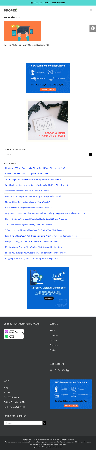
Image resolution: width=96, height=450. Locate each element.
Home (52, 330)
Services (53, 340)
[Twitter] (59, 370)
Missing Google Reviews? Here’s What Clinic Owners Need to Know (33, 247)
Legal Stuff (36, 447)
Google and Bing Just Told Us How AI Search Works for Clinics (31, 241)
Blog (6, 387)
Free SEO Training (11, 397)
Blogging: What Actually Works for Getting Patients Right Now (31, 258)
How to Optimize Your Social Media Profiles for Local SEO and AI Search (36, 219)
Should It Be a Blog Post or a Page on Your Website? (27, 202)
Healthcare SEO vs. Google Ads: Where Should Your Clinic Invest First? (35, 168)
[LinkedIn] (67, 370)
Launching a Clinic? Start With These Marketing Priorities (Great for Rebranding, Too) (41, 236)
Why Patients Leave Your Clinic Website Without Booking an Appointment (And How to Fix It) (45, 213)
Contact (53, 350)
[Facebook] (55, 370)
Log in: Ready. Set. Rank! (14, 407)
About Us (54, 335)
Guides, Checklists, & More (15, 402)
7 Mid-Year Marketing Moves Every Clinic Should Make (28, 224)
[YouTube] (63, 370)
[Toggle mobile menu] (91, 9)
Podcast (7, 392)
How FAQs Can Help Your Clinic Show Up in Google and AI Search (33, 196)
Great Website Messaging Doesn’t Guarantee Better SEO (29, 207)
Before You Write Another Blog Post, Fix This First (26, 173)
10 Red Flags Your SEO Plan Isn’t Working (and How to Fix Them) (32, 179)
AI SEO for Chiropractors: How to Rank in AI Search (27, 190)
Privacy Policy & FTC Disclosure (52, 447)
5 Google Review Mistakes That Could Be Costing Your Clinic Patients (34, 230)
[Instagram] (51, 370)
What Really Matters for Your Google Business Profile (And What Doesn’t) (36, 185)
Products (54, 345)
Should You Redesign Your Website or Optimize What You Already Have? (36, 252)
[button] (93, 28)
